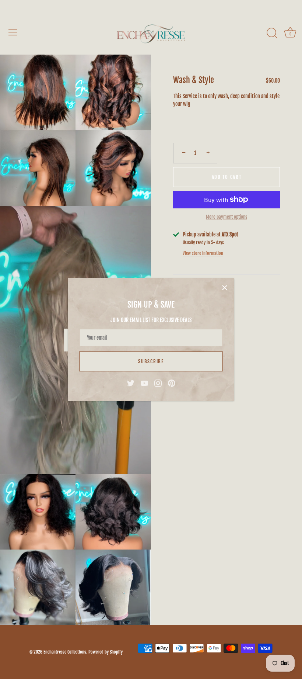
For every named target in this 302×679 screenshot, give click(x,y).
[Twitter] (130, 383)
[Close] (225, 288)
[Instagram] (158, 383)
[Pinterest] (171, 383)
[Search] (272, 33)
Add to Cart (227, 177)
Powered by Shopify (105, 652)
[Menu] (13, 32)
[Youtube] (144, 383)
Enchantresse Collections (64, 652)
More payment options (226, 217)
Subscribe (151, 361)
